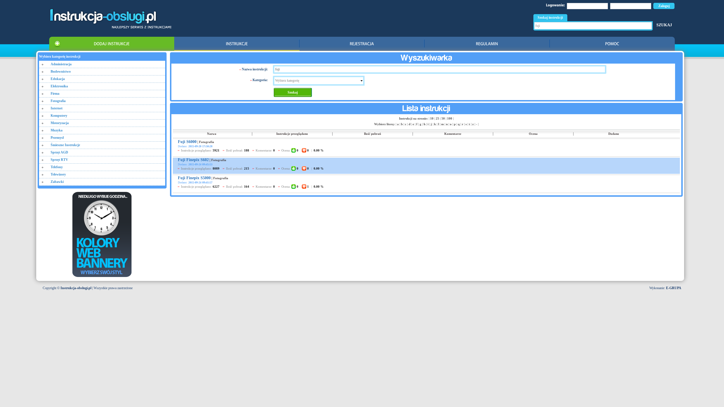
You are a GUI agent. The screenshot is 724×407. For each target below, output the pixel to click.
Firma (55, 94)
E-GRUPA (673, 288)
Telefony (57, 167)
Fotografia (58, 101)
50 (443, 118)
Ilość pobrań (372, 133)
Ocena (533, 133)
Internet (57, 108)
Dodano (613, 133)
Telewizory (58, 174)
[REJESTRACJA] (362, 44)
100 (449, 118)
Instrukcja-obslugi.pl (76, 288)
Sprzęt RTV (59, 160)
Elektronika (59, 86)
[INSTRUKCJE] (236, 44)
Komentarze (452, 133)
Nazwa (211, 133)
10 (432, 118)
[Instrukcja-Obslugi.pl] (110, 27)
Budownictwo (61, 71)
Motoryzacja (60, 123)
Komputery (59, 116)
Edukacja (58, 79)
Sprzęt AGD (59, 152)
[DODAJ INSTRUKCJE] (111, 44)
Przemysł (57, 138)
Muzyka (57, 130)
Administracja (61, 64)
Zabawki (57, 182)
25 (437, 118)
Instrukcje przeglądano (292, 133)
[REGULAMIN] (487, 44)
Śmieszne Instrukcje (65, 145)
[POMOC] (612, 44)
